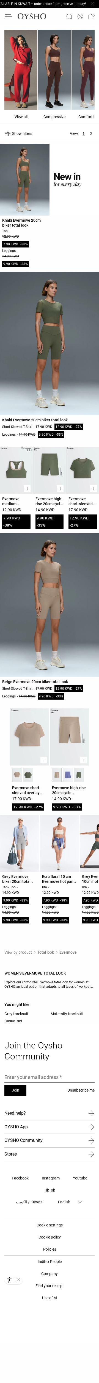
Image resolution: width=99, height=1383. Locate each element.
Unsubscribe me (81, 1090)
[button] (91, 16)
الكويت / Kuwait (29, 1202)
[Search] (69, 16)
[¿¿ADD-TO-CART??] (27, 488)
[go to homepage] (32, 16)
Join (15, 1090)
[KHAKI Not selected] (28, 775)
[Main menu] (8, 16)
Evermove (68, 952)
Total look (45, 952)
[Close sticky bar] (92, 4)
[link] (80, 16)
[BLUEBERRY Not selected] (68, 775)
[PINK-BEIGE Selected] (17, 775)
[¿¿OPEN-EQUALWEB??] (13, 1279)
